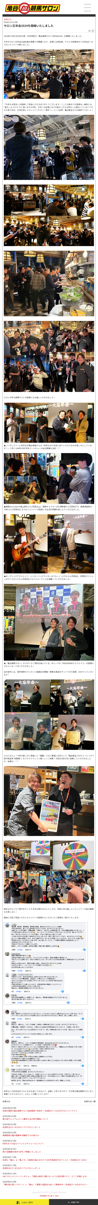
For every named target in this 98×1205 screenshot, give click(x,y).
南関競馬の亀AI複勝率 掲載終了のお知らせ (21, 1135)
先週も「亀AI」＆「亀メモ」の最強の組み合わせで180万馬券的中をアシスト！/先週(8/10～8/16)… (45, 1159)
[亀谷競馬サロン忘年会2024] (49, 74)
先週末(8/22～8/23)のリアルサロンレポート (22, 1127)
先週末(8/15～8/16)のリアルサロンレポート (22, 1168)
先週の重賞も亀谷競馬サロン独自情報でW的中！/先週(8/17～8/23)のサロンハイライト (40, 1110)
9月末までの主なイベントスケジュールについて (23, 1143)
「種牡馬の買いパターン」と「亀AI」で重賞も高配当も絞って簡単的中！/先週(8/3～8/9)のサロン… (45, 1184)
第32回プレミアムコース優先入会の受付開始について (25, 1118)
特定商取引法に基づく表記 (49, 1196)
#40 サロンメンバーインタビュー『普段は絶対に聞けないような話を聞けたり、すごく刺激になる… (45, 1176)
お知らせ (7, 19)
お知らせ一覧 (90, 1101)
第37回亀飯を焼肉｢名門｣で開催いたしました (22, 1151)
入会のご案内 (27, 1202)
